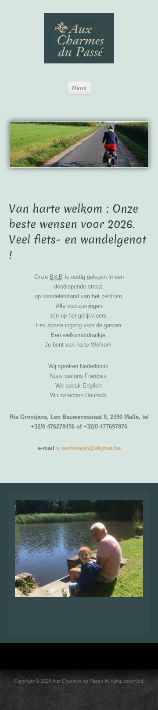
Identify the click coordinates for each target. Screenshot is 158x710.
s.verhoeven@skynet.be (88, 448)
